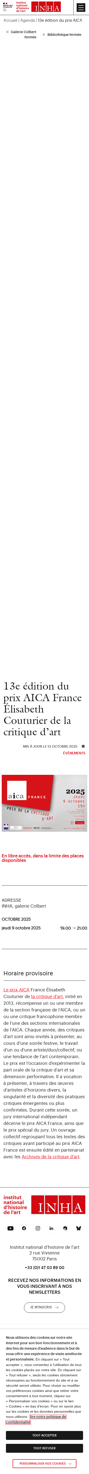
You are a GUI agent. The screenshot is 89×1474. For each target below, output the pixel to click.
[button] (81, 7)
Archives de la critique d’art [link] (50, 1157)
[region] (44, 20)
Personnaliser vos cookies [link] (43, 1463)
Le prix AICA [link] (16, 990)
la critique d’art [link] (47, 996)
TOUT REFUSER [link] (44, 1448)
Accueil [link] (10, 20)
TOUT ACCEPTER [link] (44, 1435)
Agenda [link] (27, 20)
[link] (8, 7)
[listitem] (22, 34)
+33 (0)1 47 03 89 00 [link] (44, 1268)
